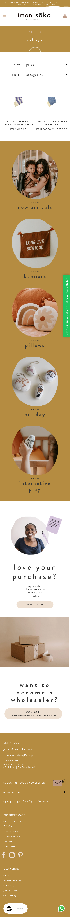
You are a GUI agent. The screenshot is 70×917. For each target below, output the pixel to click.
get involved (10, 890)
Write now (35, 604)
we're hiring (9, 896)
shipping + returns (14, 821)
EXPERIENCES (12, 880)
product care (10, 831)
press (6, 906)
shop (6, 875)
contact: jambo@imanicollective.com (33, 713)
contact (7, 841)
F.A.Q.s (7, 826)
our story (8, 885)
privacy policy (11, 836)
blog (5, 901)
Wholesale (9, 847)
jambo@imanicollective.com (19, 749)
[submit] (62, 792)
